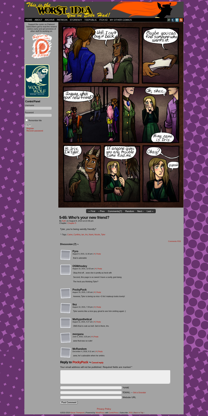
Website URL (129, 397)
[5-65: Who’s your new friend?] (120, 206)
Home (29, 20)
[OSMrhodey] (65, 270)
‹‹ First (91, 211)
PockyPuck (80, 362)
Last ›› (150, 211)
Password (29, 112)
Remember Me (35, 120)
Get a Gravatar (139, 392)
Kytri (64, 221)
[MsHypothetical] (65, 323)
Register (30, 128)
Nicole (97, 234)
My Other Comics (121, 20)
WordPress (100, 413)
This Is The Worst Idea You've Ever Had (104, 10)
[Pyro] (65, 255)
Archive (50, 20)
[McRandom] (65, 353)
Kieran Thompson (77, 413)
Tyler (103, 234)
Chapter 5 (71, 223)
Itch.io (103, 20)
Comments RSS (174, 241)
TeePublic (90, 20)
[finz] (65, 308)
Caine (70, 234)
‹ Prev (101, 211)
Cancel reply (97, 362)
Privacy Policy (104, 409)
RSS (181, 20)
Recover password (34, 131)
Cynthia (77, 234)
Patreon (62, 20)
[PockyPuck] (65, 293)
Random (129, 211)
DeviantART (169, 20)
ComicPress (113, 413)
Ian (82, 234)
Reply (98, 254)
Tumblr (173, 20)
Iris (86, 234)
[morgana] (65, 338)
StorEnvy (76, 20)
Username (29, 105)
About (38, 20)
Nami (91, 234)
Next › (140, 211)
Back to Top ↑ (139, 413)
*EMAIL (134, 392)
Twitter (177, 20)
